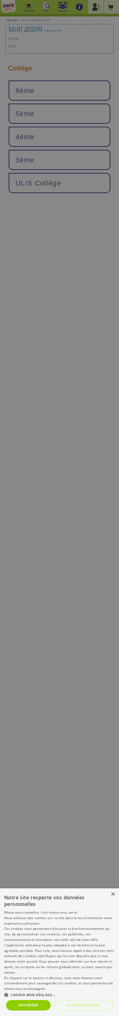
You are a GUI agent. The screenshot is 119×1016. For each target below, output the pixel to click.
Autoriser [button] (28, 1005)
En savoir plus (58, 988)
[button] (59, 995)
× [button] (113, 894)
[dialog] (59, 952)
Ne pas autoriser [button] (83, 1005)
